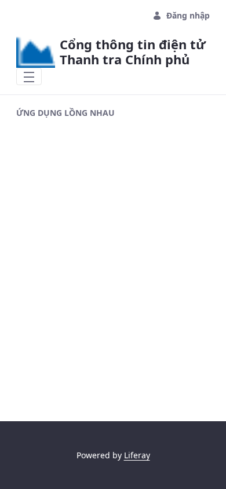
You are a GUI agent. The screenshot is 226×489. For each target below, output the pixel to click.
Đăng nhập (188, 15)
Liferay (137, 455)
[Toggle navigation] (29, 76)
